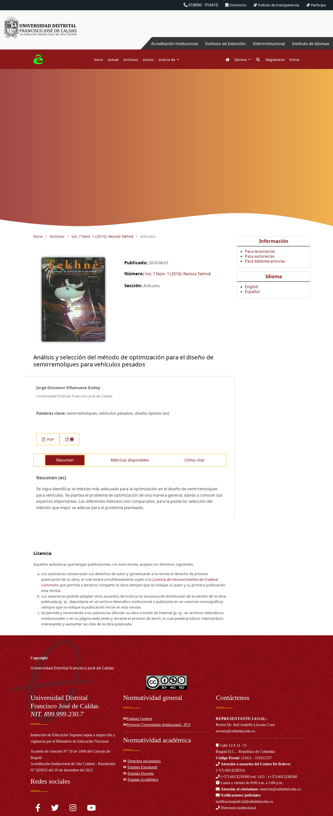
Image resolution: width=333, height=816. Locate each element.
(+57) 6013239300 (235, 777)
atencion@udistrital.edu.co (261, 789)
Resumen (65, 460)
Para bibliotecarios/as (265, 261)
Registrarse (275, 59)
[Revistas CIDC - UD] (225, 59)
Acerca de (167, 59)
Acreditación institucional (174, 43)
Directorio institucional (238, 808)
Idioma (241, 59)
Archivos (130, 59)
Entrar (294, 59)
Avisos (148, 59)
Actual (113, 59)
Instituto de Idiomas (310, 43)
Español (252, 291)
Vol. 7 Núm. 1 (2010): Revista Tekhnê (102, 236)
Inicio (98, 59)
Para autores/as (259, 256)
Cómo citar (195, 460)
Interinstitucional (269, 43)
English (251, 286)
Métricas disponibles (130, 460)
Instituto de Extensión (225, 43)
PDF (50, 439)
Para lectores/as (260, 251)
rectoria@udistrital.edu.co (235, 731)
